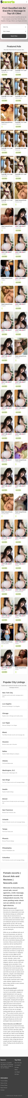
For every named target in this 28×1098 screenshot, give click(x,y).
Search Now (14, 36)
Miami (16, 1069)
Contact (2, 1090)
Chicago (17, 1067)
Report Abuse (4, 1087)
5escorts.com (8, 950)
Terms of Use (4, 1083)
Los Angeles (18, 1065)
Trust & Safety (4, 1080)
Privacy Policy (4, 1085)
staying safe (18, 940)
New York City (18, 1062)
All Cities (17, 1074)
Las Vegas (17, 1072)
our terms (5, 942)
